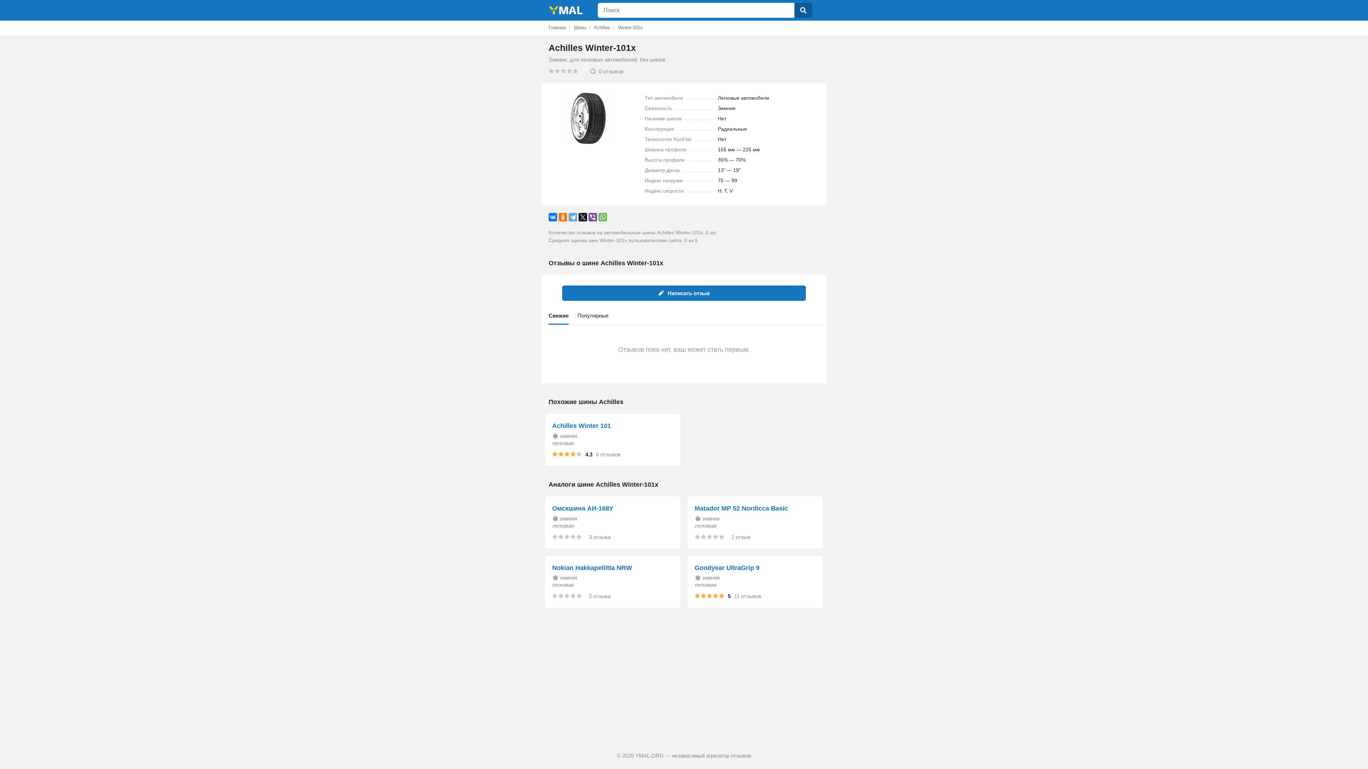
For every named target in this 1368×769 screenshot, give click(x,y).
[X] (583, 217)
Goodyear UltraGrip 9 (727, 567)
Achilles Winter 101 (581, 425)
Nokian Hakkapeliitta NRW (592, 567)
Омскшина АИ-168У (582, 508)
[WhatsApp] (602, 217)
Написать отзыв (689, 293)
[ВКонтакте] (553, 217)
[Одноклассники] (563, 217)
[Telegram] (573, 217)
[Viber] (593, 217)
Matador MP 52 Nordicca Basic (741, 508)
